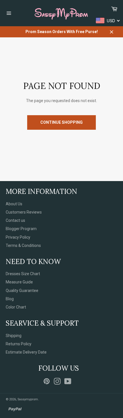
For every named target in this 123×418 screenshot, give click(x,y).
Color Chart (16, 307)
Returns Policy (18, 344)
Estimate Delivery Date (26, 352)
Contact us (15, 220)
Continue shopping (61, 122)
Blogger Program (21, 228)
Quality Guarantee (22, 290)
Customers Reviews (24, 212)
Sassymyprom (27, 399)
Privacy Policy (18, 237)
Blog (10, 299)
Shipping (13, 335)
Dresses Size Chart (23, 273)
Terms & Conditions (23, 245)
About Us (14, 204)
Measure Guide (19, 282)
